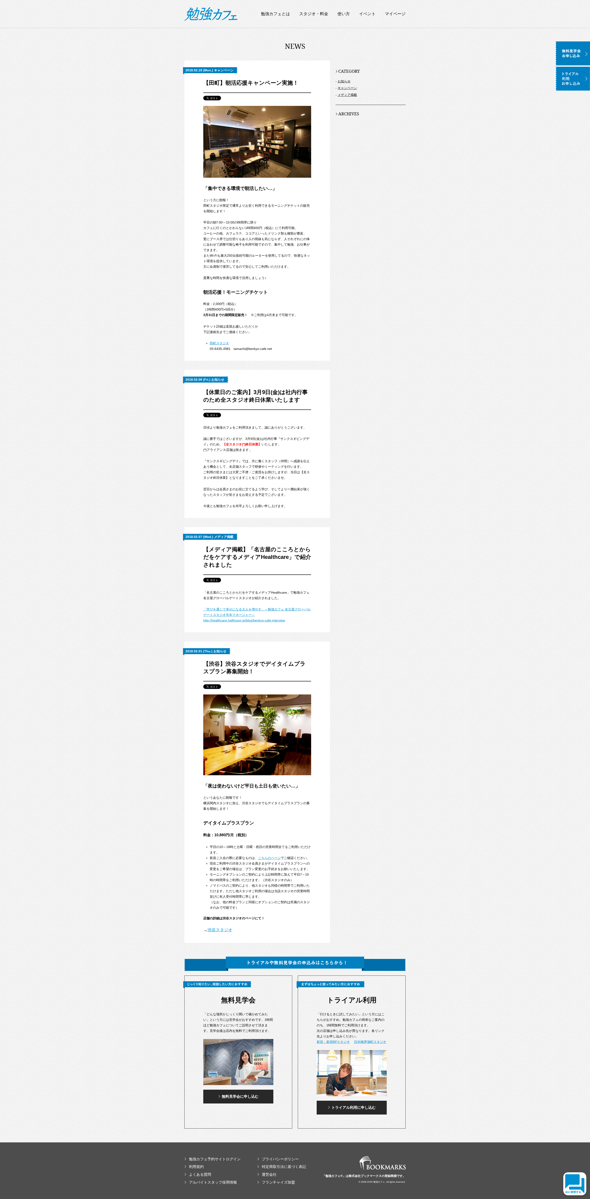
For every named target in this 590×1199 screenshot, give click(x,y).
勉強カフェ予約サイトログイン (215, 1159)
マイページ (395, 14)
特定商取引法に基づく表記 (284, 1167)
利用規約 (196, 1167)
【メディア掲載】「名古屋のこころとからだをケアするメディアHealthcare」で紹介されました (257, 557)
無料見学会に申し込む (240, 1096)
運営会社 (269, 1174)
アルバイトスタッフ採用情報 (213, 1182)
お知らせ (344, 81)
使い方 (343, 14)
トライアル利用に (353, 1107)
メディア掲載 (347, 95)
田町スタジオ (219, 343)
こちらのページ (269, 858)
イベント (367, 14)
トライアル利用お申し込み (573, 79)
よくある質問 (200, 1174)
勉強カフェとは (275, 14)
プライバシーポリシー (280, 1159)
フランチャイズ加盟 (278, 1182)
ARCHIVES (348, 113)
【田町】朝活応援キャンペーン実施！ (250, 83)
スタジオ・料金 (313, 14)
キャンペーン (347, 88)
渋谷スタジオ (219, 930)
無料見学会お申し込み (573, 53)
